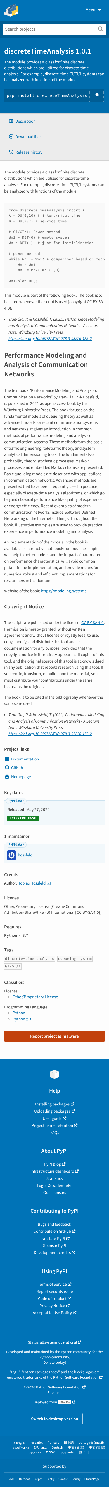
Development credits (52, 1253)
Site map (55, 1392)
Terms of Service (52, 1284)
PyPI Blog (52, 1164)
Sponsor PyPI (54, 1245)
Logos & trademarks (54, 1185)
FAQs (54, 1132)
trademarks (32, 1377)
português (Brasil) (91, 1442)
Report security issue (54, 1292)
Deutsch (57, 1447)
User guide (52, 1118)
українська (21, 1447)
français (53, 1442)
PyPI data (15, 800)
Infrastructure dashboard (52, 1171)
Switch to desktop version (54, 1419)
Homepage (21, 777)
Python (19, 1013)
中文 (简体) (76, 1447)
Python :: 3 (22, 1019)
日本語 (69, 1442)
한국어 (84, 1452)
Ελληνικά (40, 1447)
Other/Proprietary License (35, 997)
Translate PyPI (52, 1238)
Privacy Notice (52, 1306)
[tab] (54, 121)
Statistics (54, 1178)
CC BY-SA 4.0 (92, 623)
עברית (50, 1452)
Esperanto (67, 1452)
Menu (90, 10)
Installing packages (52, 1104)
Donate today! (54, 1362)
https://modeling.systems (63, 591)
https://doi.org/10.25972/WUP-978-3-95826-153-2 (50, 338)
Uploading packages (52, 1111)
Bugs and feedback (54, 1224)
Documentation (25, 759)
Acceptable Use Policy (52, 1313)
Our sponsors (54, 1192)
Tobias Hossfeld (32, 883)
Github (17, 768)
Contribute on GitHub (52, 1231)
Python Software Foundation (75, 1377)
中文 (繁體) (97, 1447)
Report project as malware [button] (54, 1036)
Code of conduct (52, 1299)
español (37, 1442)
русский (35, 1452)
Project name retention (52, 1125)
